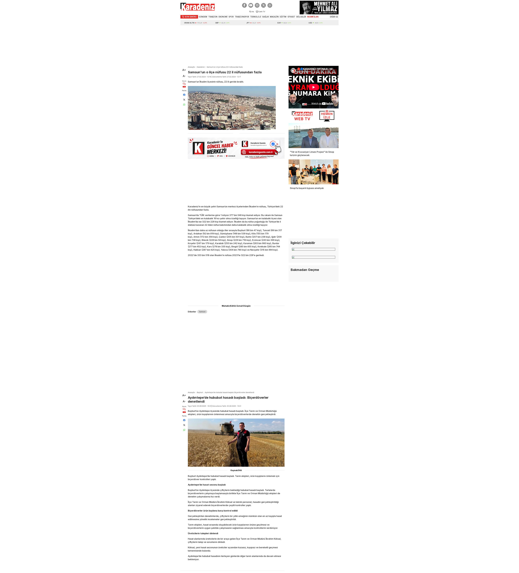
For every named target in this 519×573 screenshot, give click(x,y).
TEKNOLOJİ (255, 17)
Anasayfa (191, 67)
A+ (184, 70)
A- (184, 76)
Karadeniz (201, 67)
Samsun (202, 312)
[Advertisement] (259, 46)
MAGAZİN (274, 17)
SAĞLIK (265, 17)
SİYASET (291, 17)
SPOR (231, 17)
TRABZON (212, 17)
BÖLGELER (301, 17)
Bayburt (200, 392)
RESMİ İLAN (312, 17)
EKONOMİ (223, 17)
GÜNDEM (203, 17)
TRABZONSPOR (242, 17)
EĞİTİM (283, 17)
